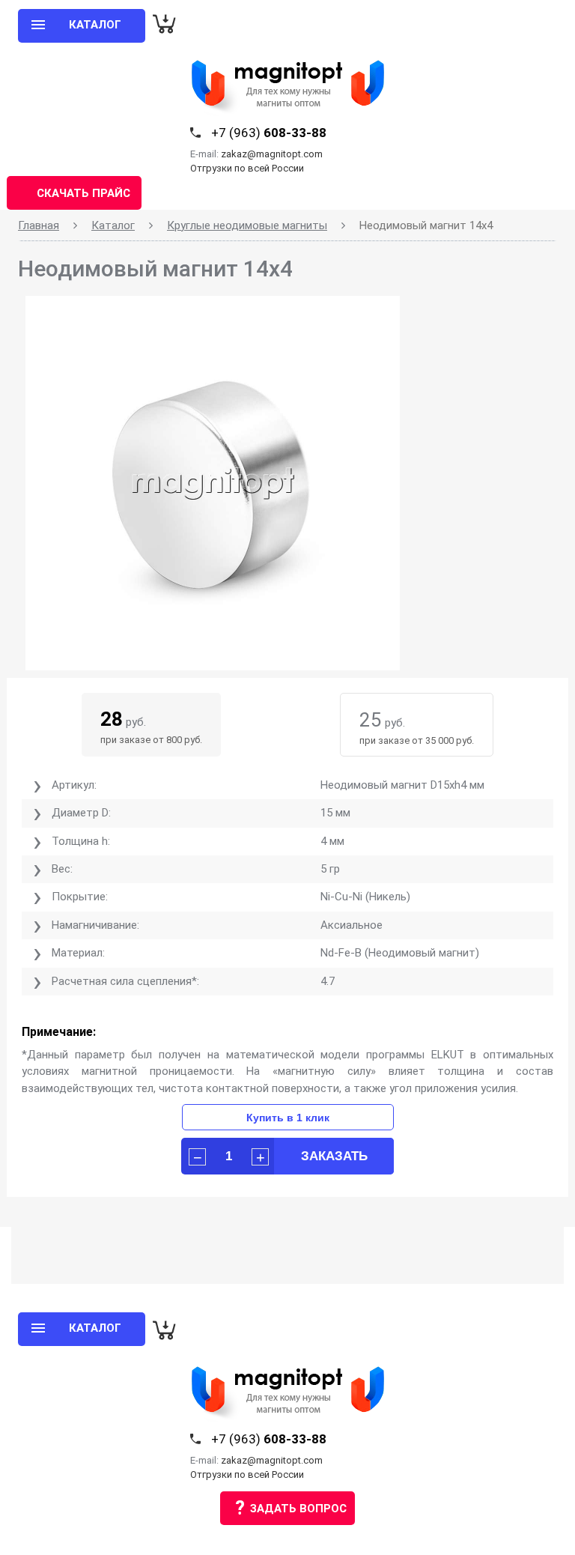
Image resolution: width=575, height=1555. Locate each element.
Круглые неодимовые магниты (247, 225)
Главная (38, 225)
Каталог (113, 225)
